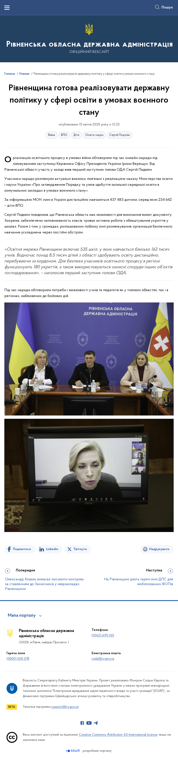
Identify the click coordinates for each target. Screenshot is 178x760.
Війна (51, 135)
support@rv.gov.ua (65, 707)
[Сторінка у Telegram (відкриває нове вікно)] (95, 723)
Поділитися (22, 549)
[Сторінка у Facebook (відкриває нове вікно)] (82, 723)
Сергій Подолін (119, 135)
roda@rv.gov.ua (103, 658)
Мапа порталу (22, 615)
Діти (76, 135)
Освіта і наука (94, 135)
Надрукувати (159, 549)
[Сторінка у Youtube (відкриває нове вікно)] (89, 723)
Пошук (167, 8)
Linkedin (52, 549)
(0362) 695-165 (103, 635)
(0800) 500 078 (18, 658)
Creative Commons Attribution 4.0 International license (118, 734)
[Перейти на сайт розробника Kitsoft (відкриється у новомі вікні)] (73, 750)
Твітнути (80, 549)
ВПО (64, 135)
